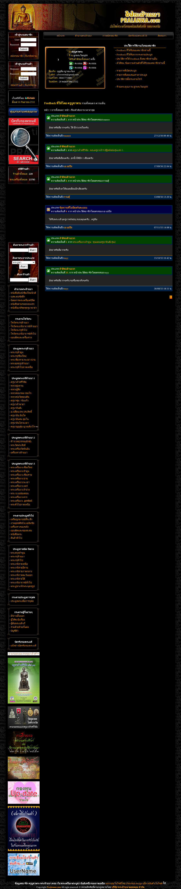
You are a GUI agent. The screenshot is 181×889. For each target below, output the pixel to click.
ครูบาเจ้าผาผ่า (18, 404)
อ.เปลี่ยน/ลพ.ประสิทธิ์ (21, 411)
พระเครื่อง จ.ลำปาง (20, 489)
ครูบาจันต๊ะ (16, 408)
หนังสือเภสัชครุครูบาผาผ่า (24, 307)
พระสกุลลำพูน (18, 552)
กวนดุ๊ (67, 197)
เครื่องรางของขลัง (19, 526)
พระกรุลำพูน (17, 352)
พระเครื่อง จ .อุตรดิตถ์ (21, 500)
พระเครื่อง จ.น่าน (19, 478)
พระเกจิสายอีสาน (19, 567)
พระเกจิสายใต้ (18, 578)
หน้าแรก (61, 35)
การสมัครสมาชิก (110, 35)
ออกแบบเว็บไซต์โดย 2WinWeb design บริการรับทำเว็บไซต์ (133, 883)
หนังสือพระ (16, 534)
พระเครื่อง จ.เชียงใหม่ (21, 467)
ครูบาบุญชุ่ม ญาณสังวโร (23, 426)
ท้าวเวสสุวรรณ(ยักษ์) (21, 441)
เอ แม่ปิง (68, 166)
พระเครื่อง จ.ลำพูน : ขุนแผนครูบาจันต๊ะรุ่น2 (94, 242)
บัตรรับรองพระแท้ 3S (137, 35)
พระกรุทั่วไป (17, 560)
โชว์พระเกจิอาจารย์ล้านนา (24, 326)
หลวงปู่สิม (16, 389)
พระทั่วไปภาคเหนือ (20, 504)
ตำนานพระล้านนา (83, 35)
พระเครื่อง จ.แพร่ (19, 486)
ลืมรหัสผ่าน (31, 56)
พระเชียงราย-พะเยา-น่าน (23, 359)
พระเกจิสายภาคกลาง (21, 571)
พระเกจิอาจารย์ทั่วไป (21, 582)
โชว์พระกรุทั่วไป (19, 330)
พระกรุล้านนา (18, 556)
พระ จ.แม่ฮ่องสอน (20, 493)
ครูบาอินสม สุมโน (20, 419)
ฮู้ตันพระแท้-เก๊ (18, 623)
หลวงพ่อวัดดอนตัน (20, 397)
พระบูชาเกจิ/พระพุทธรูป (23, 586)
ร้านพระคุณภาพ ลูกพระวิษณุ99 (132, 86)
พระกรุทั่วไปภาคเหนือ (22, 367)
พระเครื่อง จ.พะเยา (20, 482)
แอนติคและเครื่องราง (21, 337)
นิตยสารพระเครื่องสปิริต (23, 300)
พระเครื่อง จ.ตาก (19, 497)
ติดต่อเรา (162, 35)
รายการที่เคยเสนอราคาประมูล (132, 75)
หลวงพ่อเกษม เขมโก (21, 393)
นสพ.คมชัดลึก (18, 296)
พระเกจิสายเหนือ (19, 564)
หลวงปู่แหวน (17, 385)
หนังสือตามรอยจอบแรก (22, 304)
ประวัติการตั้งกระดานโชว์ (129, 79)
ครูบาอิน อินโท (18, 415)
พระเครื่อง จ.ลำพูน (20, 471)
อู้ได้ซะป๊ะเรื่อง (18, 619)
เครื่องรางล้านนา (19, 452)
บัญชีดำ (14, 630)
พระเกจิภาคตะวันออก (22, 575)
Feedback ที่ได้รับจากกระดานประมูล (134, 54)
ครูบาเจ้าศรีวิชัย (19, 382)
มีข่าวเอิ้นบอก (17, 616)
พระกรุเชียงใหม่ (19, 356)
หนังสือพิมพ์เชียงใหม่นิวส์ (23, 293)
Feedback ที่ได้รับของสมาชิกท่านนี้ (134, 50)
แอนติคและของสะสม (21, 530)
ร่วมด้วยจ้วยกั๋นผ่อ (20, 627)
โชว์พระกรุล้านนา (20, 322)
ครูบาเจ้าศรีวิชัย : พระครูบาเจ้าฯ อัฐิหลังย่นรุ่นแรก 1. (98, 150)
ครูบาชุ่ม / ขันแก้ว (19, 400)
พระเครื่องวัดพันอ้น (20, 449)
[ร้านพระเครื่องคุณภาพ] (23, 111)
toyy (66, 258)
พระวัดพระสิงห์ (18, 445)
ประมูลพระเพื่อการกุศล (22, 601)
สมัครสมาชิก (17, 56)
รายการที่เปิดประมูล (126, 70)
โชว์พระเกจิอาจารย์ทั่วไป (23, 333)
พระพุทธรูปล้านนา (20, 363)
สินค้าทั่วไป (16, 538)
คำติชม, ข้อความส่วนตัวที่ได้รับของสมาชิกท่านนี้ (141, 63)
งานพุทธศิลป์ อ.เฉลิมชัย (22, 523)
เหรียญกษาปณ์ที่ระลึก (21, 519)
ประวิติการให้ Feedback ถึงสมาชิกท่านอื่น (137, 58)
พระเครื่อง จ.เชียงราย (21, 474)
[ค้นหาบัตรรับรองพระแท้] (23, 163)
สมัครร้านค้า (17, 85)
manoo (67, 135)
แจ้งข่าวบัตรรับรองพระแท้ (23, 645)
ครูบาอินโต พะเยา (20, 423)
